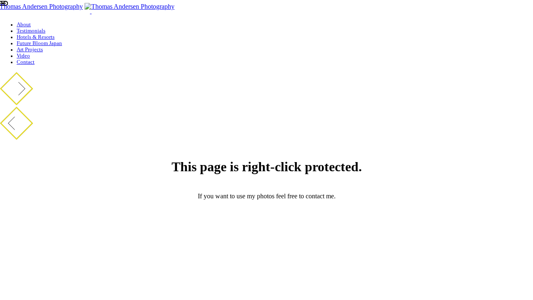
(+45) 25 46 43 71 (267, 224)
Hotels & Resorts (36, 37)
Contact (26, 62)
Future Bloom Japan (39, 43)
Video (23, 56)
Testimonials (31, 31)
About (24, 25)
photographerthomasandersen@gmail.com (266, 210)
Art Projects (30, 49)
